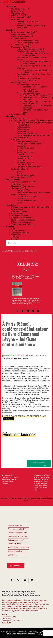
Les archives (15, 566)
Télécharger (8, 419)
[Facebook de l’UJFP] (11, 581)
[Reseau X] (18, 581)
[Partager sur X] (17, 311)
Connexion (12, 555)
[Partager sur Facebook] (22, 311)
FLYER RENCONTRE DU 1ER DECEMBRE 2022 (24, 416)
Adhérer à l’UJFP (15, 526)
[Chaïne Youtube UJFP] (25, 581)
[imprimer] (37, 311)
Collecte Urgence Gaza (17, 533)
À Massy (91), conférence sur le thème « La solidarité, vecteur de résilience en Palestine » (10, 479)
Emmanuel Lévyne (8, 355)
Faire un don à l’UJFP (17, 529)
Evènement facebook (19, 434)
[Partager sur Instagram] (27, 311)
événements (16, 251)
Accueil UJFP (6, 251)
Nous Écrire (6, 623)
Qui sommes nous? (16, 540)
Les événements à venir (18, 536)
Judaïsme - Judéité (21, 359)
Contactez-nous (14, 544)
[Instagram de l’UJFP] (32, 581)
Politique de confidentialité (18, 548)
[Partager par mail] (32, 311)
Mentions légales (15, 551)
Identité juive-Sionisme (29, 251)
